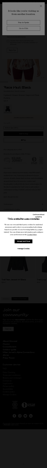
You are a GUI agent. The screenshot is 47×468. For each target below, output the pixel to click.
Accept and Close (23, 241)
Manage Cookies (23, 248)
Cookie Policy (32, 234)
